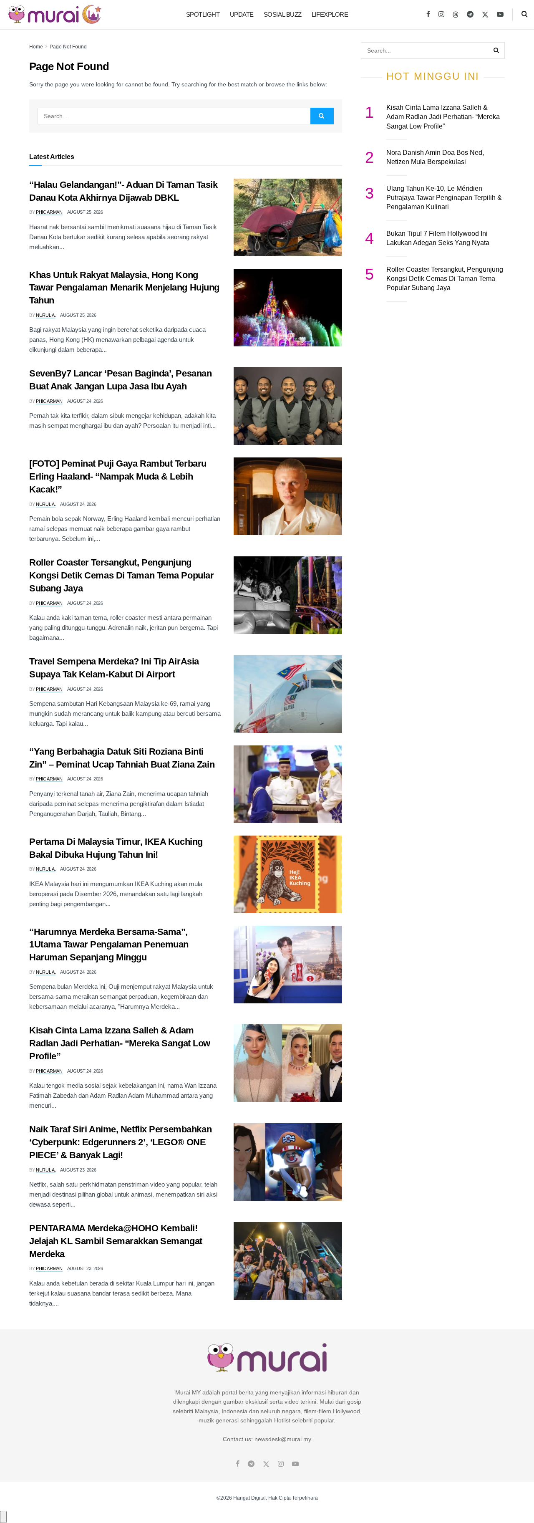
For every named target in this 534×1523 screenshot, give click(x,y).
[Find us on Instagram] (441, 14)
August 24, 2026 (85, 401)
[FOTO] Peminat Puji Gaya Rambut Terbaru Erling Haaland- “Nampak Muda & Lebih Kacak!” (118, 476)
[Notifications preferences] (3, 1517)
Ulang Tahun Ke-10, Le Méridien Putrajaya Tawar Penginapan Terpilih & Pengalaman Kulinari (444, 198)
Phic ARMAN (49, 212)
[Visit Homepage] (54, 14)
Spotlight (203, 14)
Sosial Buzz (283, 14)
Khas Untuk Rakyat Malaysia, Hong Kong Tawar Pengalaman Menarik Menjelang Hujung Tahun (124, 288)
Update (242, 14)
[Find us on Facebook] (428, 14)
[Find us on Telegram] (470, 14)
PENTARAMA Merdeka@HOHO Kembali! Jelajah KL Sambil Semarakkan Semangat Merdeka (115, 1241)
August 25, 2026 (85, 212)
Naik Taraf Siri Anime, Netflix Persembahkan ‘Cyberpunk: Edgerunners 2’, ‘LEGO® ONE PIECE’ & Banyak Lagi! (120, 1142)
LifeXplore (330, 14)
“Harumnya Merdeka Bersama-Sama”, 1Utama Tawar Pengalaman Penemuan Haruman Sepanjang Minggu (109, 945)
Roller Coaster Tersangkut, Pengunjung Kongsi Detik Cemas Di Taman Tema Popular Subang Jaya (121, 575)
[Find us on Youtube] (500, 14)
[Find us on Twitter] (485, 14)
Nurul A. (45, 315)
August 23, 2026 (78, 1169)
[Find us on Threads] (455, 15)
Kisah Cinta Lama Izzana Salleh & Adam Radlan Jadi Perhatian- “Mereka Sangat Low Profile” (119, 1043)
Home (36, 47)
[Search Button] (524, 14)
